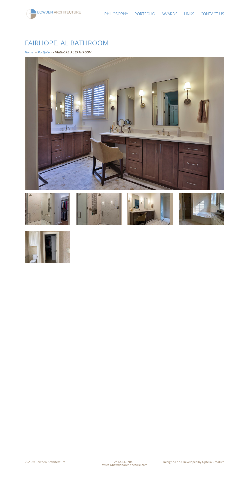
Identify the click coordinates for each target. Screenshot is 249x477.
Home (29, 52)
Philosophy (116, 14)
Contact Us (212, 14)
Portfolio (144, 14)
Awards (169, 14)
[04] (47, 224)
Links (189, 14)
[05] (98, 224)
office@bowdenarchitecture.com (124, 465)
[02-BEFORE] (47, 263)
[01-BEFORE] (201, 224)
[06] (150, 224)
